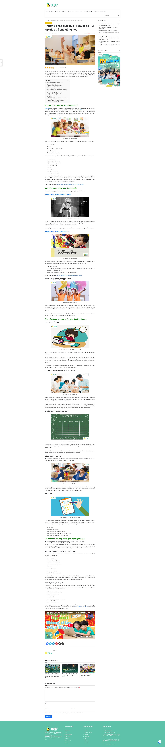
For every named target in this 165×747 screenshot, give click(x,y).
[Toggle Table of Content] (67, 81)
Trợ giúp (67, 742)
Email (46, 708)
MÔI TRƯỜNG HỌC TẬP (52, 94)
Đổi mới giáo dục (52, 20)
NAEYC (80, 109)
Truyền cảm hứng (49, 11)
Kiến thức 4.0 (70, 11)
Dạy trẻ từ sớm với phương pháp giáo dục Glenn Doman (69, 275)
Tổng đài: (106, 730)
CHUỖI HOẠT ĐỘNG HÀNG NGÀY (54, 93)
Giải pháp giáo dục (88, 732)
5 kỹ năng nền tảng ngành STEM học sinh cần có (109, 36)
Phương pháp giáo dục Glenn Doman (55, 85)
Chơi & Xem (67, 730)
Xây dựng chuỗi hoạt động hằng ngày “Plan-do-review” (58, 99)
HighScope (47, 108)
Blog (85, 738)
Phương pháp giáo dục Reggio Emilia (55, 88)
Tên (46, 703)
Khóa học (86, 734)
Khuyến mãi (57, 11)
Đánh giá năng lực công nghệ (100, 11)
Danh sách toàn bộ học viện (109, 744)
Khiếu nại (86, 740)
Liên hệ (86, 742)
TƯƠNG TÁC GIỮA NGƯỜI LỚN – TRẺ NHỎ (56, 92)
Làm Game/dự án (68, 734)
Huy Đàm (49, 33)
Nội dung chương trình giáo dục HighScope (56, 100)
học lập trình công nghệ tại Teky (81, 606)
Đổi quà (66, 738)
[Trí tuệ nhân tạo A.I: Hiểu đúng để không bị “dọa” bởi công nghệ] (70, 668)
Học (66, 732)
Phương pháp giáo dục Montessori (54, 86)
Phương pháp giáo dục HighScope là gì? (54, 82)
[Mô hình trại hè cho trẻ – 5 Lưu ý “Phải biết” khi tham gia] (87, 668)
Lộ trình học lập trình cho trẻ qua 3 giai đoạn (108, 30)
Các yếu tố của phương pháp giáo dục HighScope (57, 89)
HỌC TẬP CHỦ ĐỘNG (52, 90)
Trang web (73, 708)
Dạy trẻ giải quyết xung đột (53, 101)
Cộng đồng (67, 736)
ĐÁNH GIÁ (50, 96)
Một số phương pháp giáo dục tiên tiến (54, 84)
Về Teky (63, 11)
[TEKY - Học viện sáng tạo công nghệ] (51, 5)
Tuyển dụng (87, 736)
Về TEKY (86, 730)
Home (47, 20)
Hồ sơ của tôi (68, 740)
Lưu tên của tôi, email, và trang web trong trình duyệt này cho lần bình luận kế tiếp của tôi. (64, 712)
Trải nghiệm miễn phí (88, 11)
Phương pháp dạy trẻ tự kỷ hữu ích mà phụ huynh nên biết (70, 184)
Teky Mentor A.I (79, 11)
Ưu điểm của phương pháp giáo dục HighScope (56, 97)
